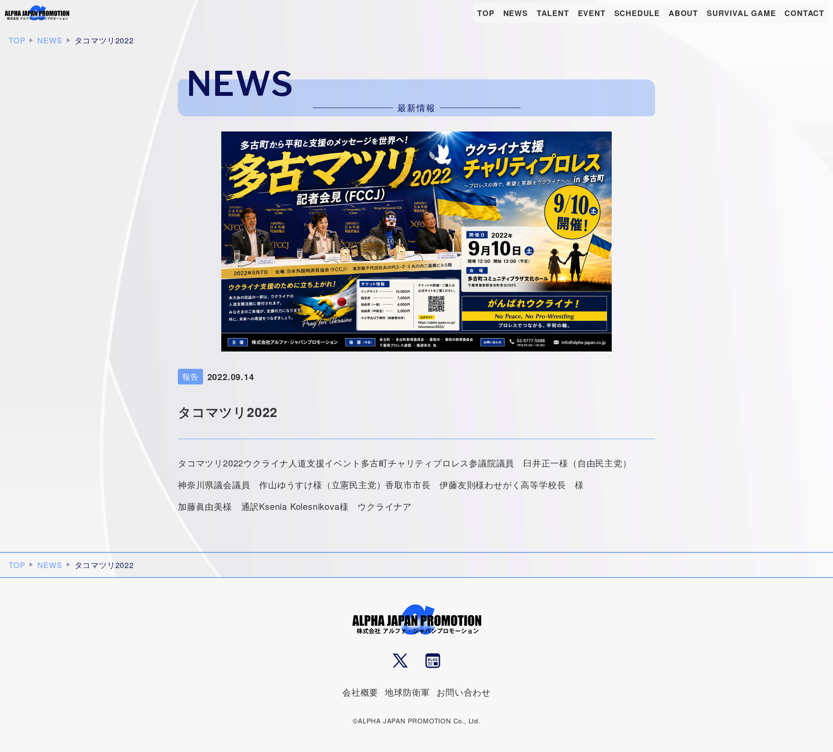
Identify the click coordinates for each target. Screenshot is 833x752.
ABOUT (683, 12)
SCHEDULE (637, 12)
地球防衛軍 (407, 692)
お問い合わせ (463, 692)
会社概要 (360, 692)
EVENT (592, 12)
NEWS (515, 12)
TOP (485, 12)
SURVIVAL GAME (741, 12)
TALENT (553, 12)
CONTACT (804, 12)
